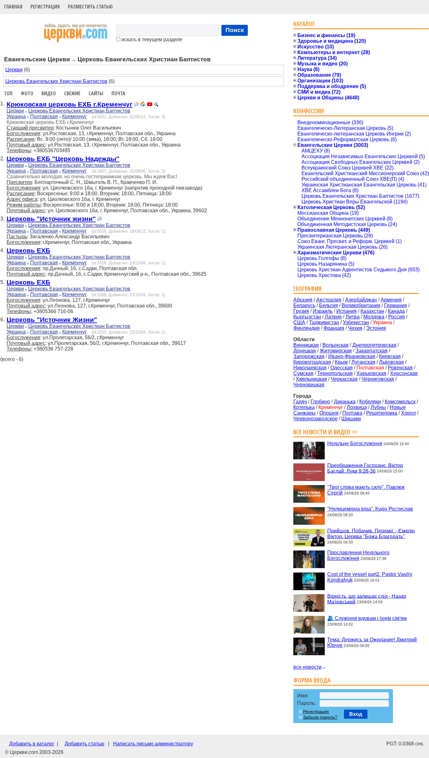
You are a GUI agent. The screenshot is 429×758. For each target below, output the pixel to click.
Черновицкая (308, 384)
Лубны (378, 407)
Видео (48, 93)
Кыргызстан (307, 316)
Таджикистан (324, 322)
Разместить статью (90, 6)
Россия (396, 316)
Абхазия (302, 299)
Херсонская (404, 373)
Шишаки (351, 418)
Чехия (355, 328)
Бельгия (328, 305)
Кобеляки (370, 401)
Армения (391, 299)
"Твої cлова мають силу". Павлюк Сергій (366, 489)
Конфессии (308, 111)
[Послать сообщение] (136, 105)
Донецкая (304, 350)
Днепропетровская (374, 345)
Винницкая (306, 345)
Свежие (72, 93)
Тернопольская (335, 373)
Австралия (328, 299)
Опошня (329, 413)
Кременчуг (74, 116)
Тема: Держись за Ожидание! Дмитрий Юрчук (372, 642)
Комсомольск (400, 401)
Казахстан (372, 311)
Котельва (304, 407)
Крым (341, 362)
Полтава (352, 413)
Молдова (373, 316)
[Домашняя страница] (142, 105)
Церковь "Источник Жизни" (52, 319)
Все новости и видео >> (325, 432)
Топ (8, 93)
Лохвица (357, 407)
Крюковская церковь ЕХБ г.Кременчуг (70, 104)
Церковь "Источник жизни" (51, 218)
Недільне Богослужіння (354, 443)
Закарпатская (372, 350)
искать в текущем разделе (151, 39)
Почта (118, 93)
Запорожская (308, 356)
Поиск (234, 30)
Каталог (304, 23)
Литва (352, 316)
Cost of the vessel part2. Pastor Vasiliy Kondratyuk (369, 577)
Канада (396, 311)
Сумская (303, 373)
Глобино (320, 401)
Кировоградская (312, 362)
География (307, 288)
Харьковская (371, 373)
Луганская (363, 362)
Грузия (301, 311)
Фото (27, 93)
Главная (13, 6)
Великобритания (361, 305)
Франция (333, 328)
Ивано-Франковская (351, 356)
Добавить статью (84, 743)
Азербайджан (361, 299)
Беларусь (304, 305)
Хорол (408, 413)
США (299, 322)
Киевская (390, 356)
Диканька (345, 401)
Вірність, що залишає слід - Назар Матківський (366, 598)
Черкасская (344, 379)
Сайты (96, 93)
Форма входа (311, 680)
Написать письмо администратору (153, 743)
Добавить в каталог (31, 743)
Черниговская (377, 379)
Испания (346, 311)
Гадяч (300, 401)
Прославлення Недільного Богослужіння (358, 555)
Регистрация (45, 6)
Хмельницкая (311, 379)
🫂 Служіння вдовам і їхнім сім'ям (367, 618)
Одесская (341, 367)
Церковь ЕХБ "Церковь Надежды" (63, 158)
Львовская (391, 362)
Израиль (323, 311)
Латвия (333, 316)
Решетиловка (381, 413)
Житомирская (336, 350)
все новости (307, 667)
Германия (395, 305)
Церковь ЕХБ (28, 250)
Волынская (336, 345)
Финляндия (306, 328)
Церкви (14, 69)
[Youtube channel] (149, 105)
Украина (16, 116)
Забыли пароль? (320, 717)
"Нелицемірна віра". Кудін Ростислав (370, 509)
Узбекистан (356, 322)
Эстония (376, 328)
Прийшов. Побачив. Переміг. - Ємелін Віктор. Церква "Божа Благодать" (371, 533)
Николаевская (310, 367)
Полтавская (44, 116)
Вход (355, 714)
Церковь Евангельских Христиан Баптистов (56, 81)
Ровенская (400, 367)
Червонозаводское (315, 418)
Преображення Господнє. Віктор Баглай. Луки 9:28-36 (365, 467)
